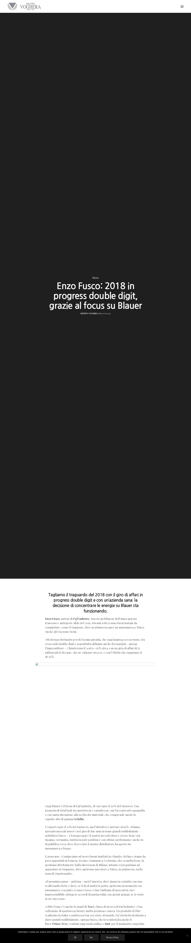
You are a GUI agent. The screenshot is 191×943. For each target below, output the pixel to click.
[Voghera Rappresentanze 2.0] (24, 6)
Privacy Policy (112, 937)
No (91, 937)
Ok (75, 937)
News (95, 278)
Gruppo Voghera (89, 313)
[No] (187, 935)
